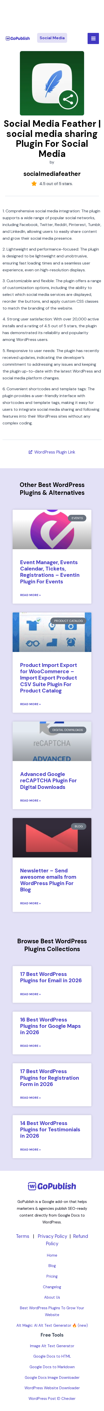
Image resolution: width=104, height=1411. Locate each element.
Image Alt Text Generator (52, 1346)
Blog (52, 1265)
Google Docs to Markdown (52, 1367)
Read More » (30, 595)
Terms (22, 1236)
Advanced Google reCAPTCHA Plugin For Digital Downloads (48, 780)
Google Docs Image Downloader (52, 1377)
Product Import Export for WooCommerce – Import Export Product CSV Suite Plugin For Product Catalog (48, 678)
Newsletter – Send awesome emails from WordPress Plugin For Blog (48, 880)
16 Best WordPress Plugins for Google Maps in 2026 (50, 1026)
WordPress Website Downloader (52, 1388)
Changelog (52, 1287)
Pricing (52, 1276)
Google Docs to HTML (52, 1356)
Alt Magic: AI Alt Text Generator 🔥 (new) (52, 1325)
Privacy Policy (52, 1236)
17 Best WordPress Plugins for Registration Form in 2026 (49, 1078)
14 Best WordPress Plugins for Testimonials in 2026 (50, 1129)
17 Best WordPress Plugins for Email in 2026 (51, 977)
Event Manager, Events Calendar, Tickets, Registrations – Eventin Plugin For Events (50, 572)
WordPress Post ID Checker (52, 1398)
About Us (52, 1297)
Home (52, 1255)
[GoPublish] (17, 38)
